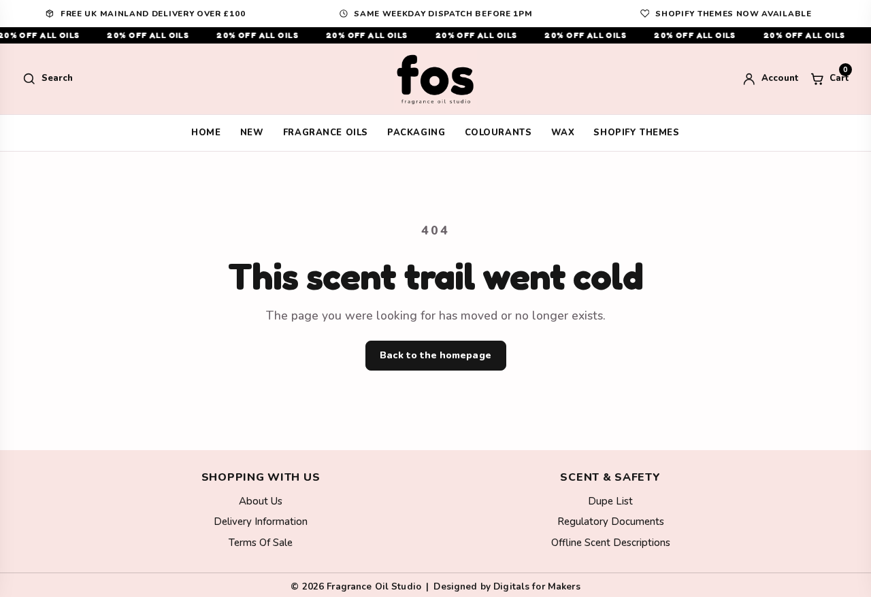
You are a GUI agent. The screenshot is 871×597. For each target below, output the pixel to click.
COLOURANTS (498, 132)
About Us (260, 501)
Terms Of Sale (261, 542)
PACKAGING (416, 132)
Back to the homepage (435, 355)
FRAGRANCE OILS (325, 132)
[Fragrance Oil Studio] (435, 79)
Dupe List (610, 501)
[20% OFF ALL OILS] (435, 35)
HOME (205, 132)
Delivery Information (261, 521)
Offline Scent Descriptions (610, 542)
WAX (563, 132)
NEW (252, 132)
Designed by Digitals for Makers (506, 586)
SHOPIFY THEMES (636, 132)
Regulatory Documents (610, 521)
